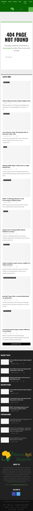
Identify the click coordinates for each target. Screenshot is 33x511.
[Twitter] (18, 494)
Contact (10, 1)
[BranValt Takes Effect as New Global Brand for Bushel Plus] (16, 285)
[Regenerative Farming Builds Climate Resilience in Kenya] (16, 219)
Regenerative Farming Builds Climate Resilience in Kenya (14, 231)
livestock (17, 507)
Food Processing (7, 180)
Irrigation (6, 211)
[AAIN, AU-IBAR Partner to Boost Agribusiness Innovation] (5, 440)
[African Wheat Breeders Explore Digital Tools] (16, 90)
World (19, 1)
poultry (12, 507)
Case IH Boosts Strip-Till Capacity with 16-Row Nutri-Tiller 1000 (15, 133)
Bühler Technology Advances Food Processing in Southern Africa (13, 200)
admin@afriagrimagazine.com (19, 484)
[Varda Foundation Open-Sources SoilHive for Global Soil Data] (16, 252)
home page (6, 48)
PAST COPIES (21, 509)
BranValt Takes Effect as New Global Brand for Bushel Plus (16, 297)
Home (4, 505)
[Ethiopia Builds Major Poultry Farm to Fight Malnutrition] (16, 155)
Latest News (7, 77)
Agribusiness (6, 82)
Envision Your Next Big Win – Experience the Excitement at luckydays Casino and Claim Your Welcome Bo (20, 429)
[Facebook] (14, 494)
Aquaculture (24, 507)
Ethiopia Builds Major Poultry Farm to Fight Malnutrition (16, 166)
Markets (15, 1)
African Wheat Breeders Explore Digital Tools (16, 101)
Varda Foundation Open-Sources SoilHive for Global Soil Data (16, 264)
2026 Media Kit (4, 2)
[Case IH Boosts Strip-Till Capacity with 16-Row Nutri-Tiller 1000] (16, 121)
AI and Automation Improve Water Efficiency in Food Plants (16, 330)
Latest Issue (25, 2)
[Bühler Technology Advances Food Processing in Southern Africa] (16, 188)
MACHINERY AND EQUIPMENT (9, 277)
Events (30, 1)
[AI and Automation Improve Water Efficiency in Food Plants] (16, 318)
